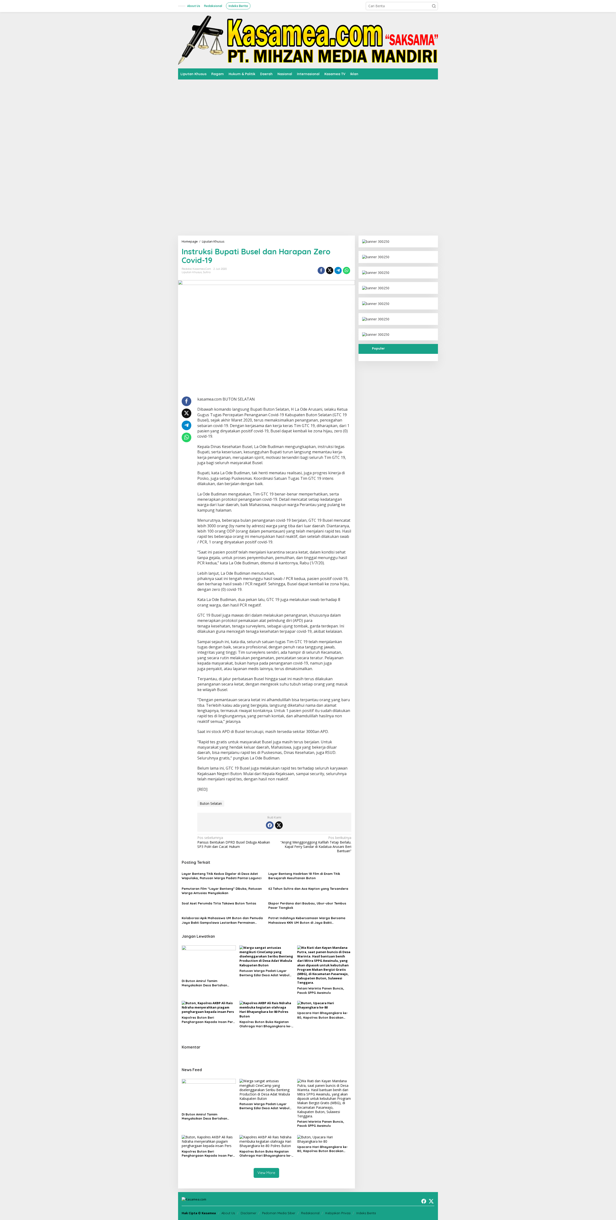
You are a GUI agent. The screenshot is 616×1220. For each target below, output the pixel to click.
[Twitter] (279, 825)
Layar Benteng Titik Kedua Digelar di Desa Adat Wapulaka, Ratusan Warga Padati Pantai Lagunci (221, 876)
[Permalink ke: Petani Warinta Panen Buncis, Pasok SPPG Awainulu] (324, 965)
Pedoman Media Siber (278, 1213)
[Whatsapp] (346, 270)
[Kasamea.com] (308, 40)
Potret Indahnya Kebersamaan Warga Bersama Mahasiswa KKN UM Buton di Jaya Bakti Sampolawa (306, 920)
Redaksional (310, 1213)
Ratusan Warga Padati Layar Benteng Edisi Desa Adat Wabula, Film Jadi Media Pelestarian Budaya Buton (266, 973)
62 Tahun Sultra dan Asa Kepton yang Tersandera (308, 888)
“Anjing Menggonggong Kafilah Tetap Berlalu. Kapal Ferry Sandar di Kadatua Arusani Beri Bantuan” (316, 844)
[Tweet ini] (329, 270)
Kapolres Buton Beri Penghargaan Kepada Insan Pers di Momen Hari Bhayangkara (208, 1020)
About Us (228, 1213)
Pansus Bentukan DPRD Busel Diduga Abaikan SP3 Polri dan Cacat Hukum (233, 842)
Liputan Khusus (192, 272)
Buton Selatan (211, 803)
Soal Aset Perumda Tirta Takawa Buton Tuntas (219, 903)
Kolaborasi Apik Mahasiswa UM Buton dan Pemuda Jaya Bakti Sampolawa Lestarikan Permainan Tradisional (222, 920)
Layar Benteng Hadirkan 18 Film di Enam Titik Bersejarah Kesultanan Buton (304, 876)
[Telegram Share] (338, 270)
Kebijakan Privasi (338, 1213)
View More (266, 1172)
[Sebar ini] (321, 270)
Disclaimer (248, 1213)
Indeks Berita (366, 1213)
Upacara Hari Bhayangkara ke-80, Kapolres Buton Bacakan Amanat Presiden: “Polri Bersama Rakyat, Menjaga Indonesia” (323, 1015)
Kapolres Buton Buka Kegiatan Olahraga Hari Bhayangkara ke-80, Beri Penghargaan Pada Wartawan (265, 1024)
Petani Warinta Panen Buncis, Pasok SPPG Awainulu (320, 990)
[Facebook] (270, 825)
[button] (434, 6)
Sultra (207, 272)
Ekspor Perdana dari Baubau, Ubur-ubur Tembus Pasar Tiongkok (307, 905)
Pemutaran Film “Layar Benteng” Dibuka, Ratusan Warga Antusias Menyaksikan (222, 891)
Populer (378, 348)
